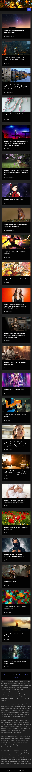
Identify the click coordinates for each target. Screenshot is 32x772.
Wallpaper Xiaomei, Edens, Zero (13, 199)
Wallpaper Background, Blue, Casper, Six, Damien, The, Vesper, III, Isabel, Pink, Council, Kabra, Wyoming (16, 143)
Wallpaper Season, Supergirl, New (14, 389)
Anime (7, 203)
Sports (7, 478)
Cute (7, 367)
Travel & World (9, 92)
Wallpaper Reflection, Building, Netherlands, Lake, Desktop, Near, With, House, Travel (15, 87)
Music (7, 560)
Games (7, 63)
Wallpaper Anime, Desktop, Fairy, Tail (15, 279)
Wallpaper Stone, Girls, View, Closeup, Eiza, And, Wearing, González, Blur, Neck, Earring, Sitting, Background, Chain (16, 444)
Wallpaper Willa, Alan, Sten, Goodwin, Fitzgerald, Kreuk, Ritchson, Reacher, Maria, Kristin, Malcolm (15, 335)
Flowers (8, 532)
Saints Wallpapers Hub (19, 3)
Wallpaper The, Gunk (10, 581)
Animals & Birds (10, 177)
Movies (8, 257)
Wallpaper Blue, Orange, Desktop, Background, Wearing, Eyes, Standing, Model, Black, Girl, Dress (15, 306)
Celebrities (9, 311)
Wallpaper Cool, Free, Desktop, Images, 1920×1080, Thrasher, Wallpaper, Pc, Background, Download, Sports (15, 473)
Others (7, 119)
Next (15, 677)
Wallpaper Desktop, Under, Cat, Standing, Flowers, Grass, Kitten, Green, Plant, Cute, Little (16, 172)
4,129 (26, 675)
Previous (7, 675)
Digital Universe (10, 36)
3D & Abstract (9, 612)
